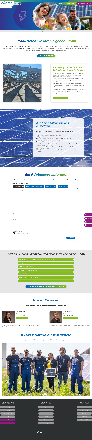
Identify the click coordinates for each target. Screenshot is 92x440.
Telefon (15, 213)
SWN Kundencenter (7, 413)
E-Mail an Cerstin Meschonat (70, 318)
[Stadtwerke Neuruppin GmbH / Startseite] (6, 3)
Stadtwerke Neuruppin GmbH (20, 31)
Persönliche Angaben (19, 186)
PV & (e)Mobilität (30, 31)
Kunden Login (8, 407)
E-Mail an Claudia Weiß (22, 318)
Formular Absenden (63, 186)
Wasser (46, 419)
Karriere (72, 3)
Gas (46, 413)
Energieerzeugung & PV (40, 31)
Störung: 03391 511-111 (85, 3)
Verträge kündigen (8, 419)
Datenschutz (79, 432)
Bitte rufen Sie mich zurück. (21, 233)
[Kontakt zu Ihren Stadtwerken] (86, 214)
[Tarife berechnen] (86, 218)
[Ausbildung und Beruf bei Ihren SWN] (86, 225)
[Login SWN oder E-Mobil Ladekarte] (86, 222)
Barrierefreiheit (86, 432)
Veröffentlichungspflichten (46, 423)
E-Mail (15, 208)
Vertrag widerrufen (8, 423)
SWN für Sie (66, 3)
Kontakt (60, 3)
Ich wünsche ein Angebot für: (20, 190)
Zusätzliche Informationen (19, 219)
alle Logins (89, 221)
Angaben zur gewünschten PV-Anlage (35, 186)
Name (14, 202)
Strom (46, 410)
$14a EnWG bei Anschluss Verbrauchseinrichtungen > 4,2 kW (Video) (46, 286)
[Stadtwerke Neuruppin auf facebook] (38, 432)
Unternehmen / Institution (19, 196)
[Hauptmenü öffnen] (19, 3)
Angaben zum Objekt (51, 186)
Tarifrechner (89, 218)
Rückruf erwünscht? (17, 231)
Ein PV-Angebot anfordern (46, 55)
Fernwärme (46, 416)
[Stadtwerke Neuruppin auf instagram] (41, 432)
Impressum (73, 432)
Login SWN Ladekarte (7, 410)
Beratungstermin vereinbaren (60, 98)
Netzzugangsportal (46, 407)
